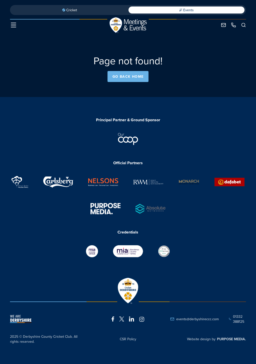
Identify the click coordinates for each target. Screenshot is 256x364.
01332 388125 (238, 319)
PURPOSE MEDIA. (231, 339)
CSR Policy (128, 339)
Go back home (128, 76)
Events (188, 10)
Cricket (71, 10)
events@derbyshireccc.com (197, 319)
